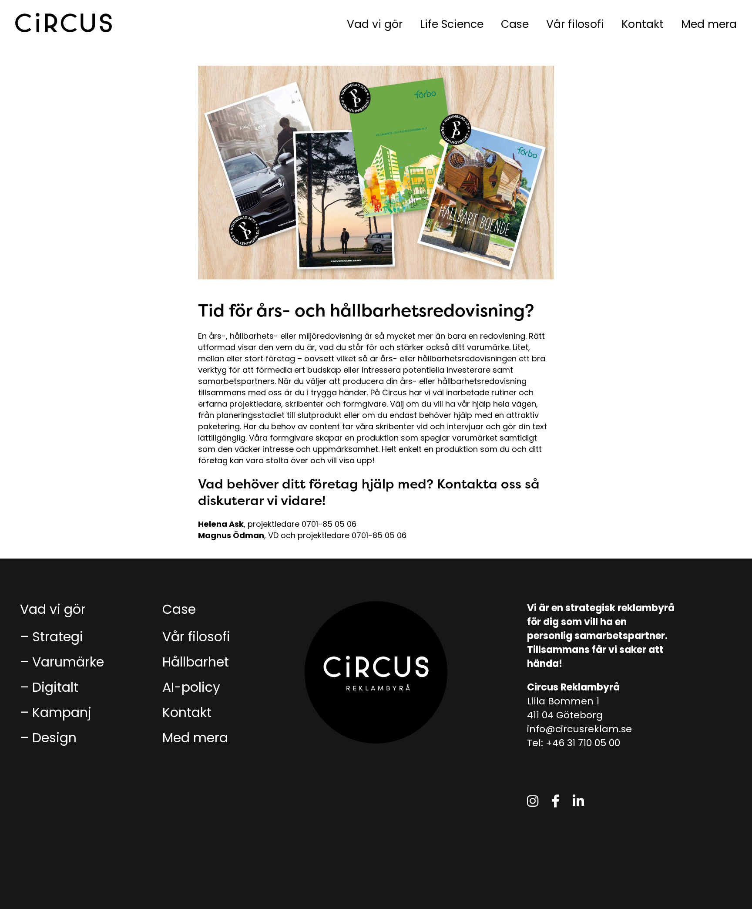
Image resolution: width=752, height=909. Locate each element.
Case (515, 24)
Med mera (709, 24)
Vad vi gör (375, 24)
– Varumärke (62, 662)
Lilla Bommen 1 (563, 701)
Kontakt (642, 24)
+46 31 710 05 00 (583, 743)
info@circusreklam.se (579, 729)
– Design (48, 737)
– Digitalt (49, 687)
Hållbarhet (195, 662)
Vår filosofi (575, 24)
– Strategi (51, 636)
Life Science (451, 24)
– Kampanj (55, 712)
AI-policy (191, 687)
